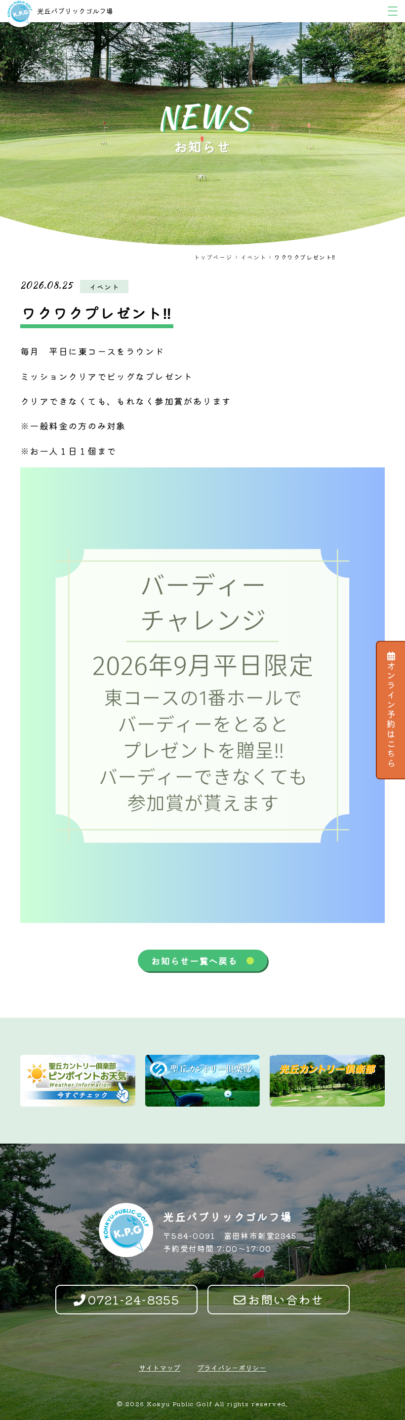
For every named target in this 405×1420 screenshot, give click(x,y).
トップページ (213, 257)
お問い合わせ (286, 1299)
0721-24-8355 (133, 1299)
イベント (253, 257)
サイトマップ (159, 1368)
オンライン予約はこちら (391, 715)
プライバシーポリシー (231, 1368)
